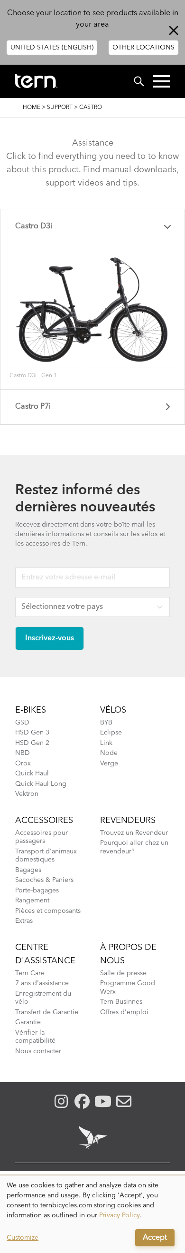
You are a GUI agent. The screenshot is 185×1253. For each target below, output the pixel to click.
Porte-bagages (37, 890)
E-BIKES (30, 710)
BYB (106, 722)
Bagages (28, 870)
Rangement (32, 900)
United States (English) (51, 47)
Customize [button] (22, 1237)
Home (31, 107)
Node (109, 753)
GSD (22, 722)
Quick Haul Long (40, 784)
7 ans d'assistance (42, 983)
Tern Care (30, 973)
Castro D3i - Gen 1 (33, 376)
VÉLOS (113, 710)
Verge (109, 763)
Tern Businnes (121, 1001)
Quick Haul (32, 773)
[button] (161, 81)
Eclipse (111, 732)
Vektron (26, 794)
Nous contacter (38, 1051)
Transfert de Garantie (46, 1012)
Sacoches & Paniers (44, 880)
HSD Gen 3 (32, 732)
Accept (155, 1238)
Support (60, 107)
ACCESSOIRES (44, 820)
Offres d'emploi (124, 1012)
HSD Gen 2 (32, 743)
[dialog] (92, 1214)
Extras (24, 921)
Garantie (28, 1022)
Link (106, 743)
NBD (22, 753)
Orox (23, 763)
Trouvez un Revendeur (134, 833)
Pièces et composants (48, 911)
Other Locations (143, 47)
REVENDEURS (128, 820)
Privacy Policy (119, 1215)
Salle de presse (123, 973)
